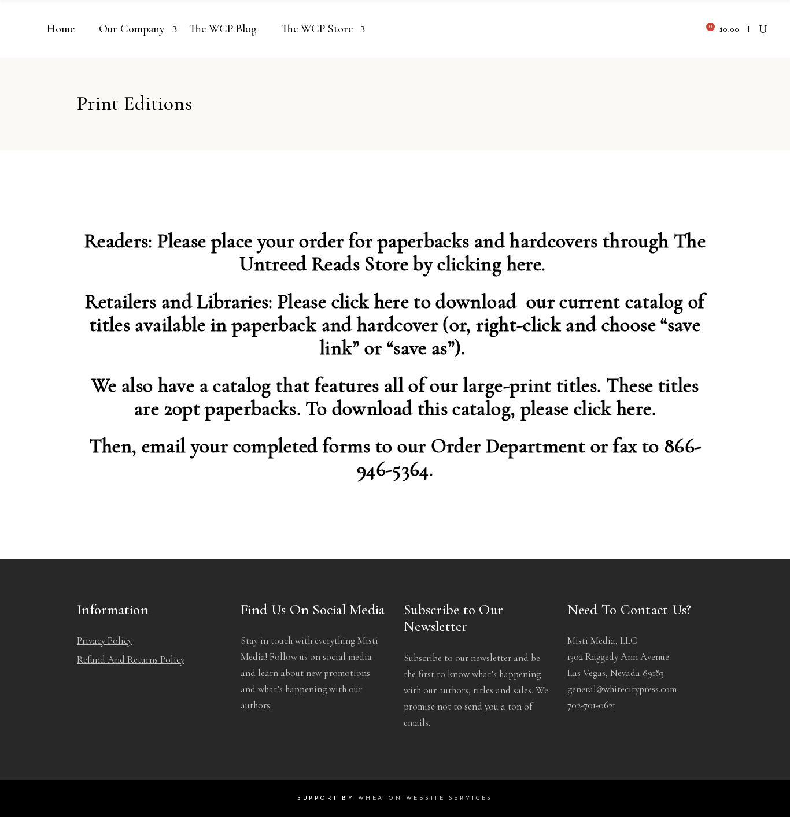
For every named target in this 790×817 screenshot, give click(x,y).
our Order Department (491, 446)
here (524, 264)
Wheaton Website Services (425, 798)
